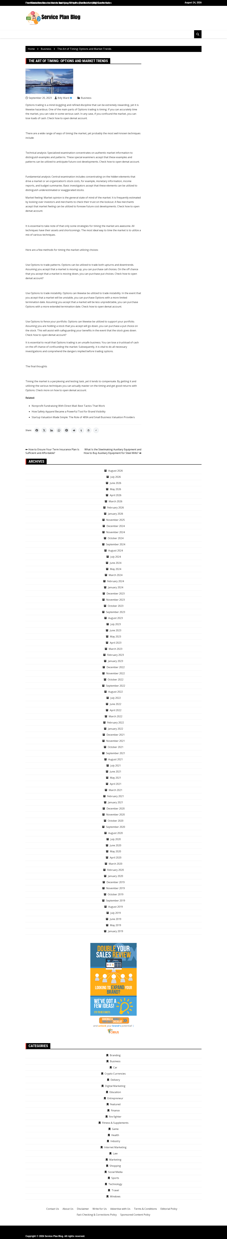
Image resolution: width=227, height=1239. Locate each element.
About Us (68, 1208)
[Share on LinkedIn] (52, 430)
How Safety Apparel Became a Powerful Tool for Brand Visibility (68, 411)
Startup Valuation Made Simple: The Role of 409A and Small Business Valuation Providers (83, 417)
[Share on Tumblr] (81, 430)
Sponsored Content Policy (135, 1214)
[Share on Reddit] (74, 430)
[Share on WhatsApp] (59, 430)
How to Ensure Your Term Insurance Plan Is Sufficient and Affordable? (52, 451)
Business (86, 98)
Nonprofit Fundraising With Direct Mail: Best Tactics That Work (68, 406)
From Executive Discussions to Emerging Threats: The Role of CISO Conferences (68, 2)
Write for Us (99, 1208)
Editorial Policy (168, 1208)
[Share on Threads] (89, 430)
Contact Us (52, 1208)
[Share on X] (44, 430)
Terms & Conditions (145, 1208)
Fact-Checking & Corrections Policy (97, 1214)
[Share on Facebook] (37, 430)
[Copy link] (96, 430)
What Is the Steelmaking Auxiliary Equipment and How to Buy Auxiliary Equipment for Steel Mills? (112, 451)
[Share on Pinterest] (66, 430)
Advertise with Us (120, 1208)
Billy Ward (63, 98)
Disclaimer (83, 1208)
